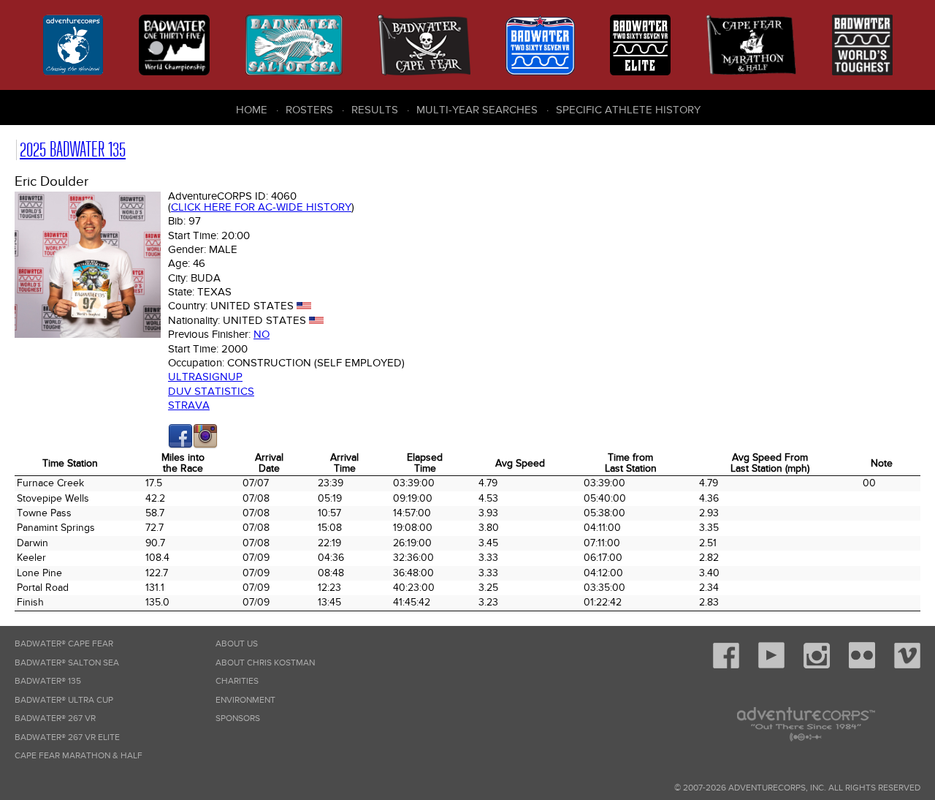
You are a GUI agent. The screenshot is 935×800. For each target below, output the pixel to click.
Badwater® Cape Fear (64, 644)
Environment (245, 700)
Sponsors (237, 718)
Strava (189, 405)
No (261, 334)
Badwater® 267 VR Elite (67, 737)
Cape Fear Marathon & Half (78, 756)
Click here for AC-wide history (261, 207)
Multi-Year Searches (477, 109)
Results (374, 109)
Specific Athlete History (628, 109)
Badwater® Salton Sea (67, 663)
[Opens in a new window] (180, 445)
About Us (236, 644)
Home (251, 109)
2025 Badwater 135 (73, 149)
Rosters (309, 109)
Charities (237, 681)
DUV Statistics (211, 391)
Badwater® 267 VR (55, 718)
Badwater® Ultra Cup (64, 700)
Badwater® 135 (48, 681)
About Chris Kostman (265, 663)
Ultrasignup (205, 376)
